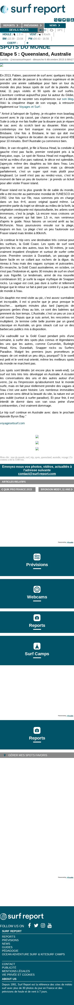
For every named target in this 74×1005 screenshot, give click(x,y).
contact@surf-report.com (37, 473)
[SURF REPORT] (21, 919)
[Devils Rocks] (27, 43)
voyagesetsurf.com (12, 423)
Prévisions (10, 940)
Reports (37, 625)
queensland (46, 457)
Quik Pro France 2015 (18, 489)
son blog (67, 99)
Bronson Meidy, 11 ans (55, 489)
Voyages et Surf (29, 106)
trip (32, 457)
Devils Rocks (19, 29)
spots (37, 457)
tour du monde (17, 457)
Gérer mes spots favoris (27, 755)
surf (27, 457)
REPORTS (8, 936)
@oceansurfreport (20, 59)
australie (56, 457)
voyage (65, 457)
